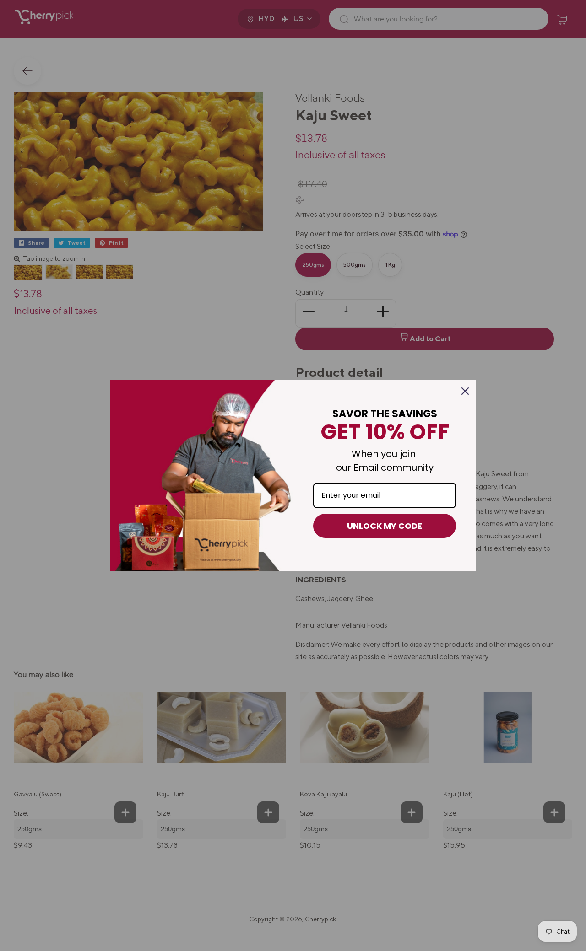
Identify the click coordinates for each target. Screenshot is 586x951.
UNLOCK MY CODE (384, 526)
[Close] (465, 391)
